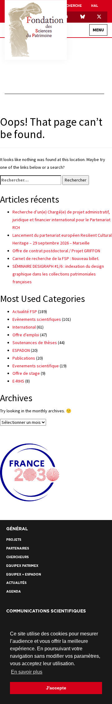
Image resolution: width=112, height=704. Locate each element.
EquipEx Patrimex (80, 101)
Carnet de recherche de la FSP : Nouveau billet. (55, 258)
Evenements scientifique (35, 366)
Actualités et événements (77, 184)
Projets (88, 149)
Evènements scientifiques (36, 319)
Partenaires (91, 237)
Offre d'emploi (25, 335)
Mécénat (87, 123)
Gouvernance (82, 69)
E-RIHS (18, 381)
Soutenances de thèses (34, 342)
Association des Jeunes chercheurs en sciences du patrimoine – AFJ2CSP (58, 90)
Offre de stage (26, 373)
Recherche (92, 136)
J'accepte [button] (56, 687)
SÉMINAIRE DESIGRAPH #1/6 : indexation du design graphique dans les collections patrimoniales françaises (58, 274)
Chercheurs (84, 160)
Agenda (88, 208)
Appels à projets (80, 171)
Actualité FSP (24, 311)
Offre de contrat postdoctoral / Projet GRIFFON (56, 250)
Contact (94, 221)
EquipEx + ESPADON (79, 112)
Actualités (85, 197)
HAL (94, 5)
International (82, 80)
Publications (23, 358)
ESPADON (21, 350)
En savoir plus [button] (26, 672)
